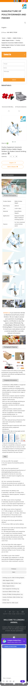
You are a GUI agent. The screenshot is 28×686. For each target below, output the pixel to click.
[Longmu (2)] (24, 6)
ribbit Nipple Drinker (8, 580)
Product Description (8, 175)
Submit (14, 79)
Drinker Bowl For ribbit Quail (10, 602)
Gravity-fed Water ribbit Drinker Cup (13, 597)
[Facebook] (14, 1)
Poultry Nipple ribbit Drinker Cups (12, 583)
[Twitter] (20, 1)
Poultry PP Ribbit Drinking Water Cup (13, 594)
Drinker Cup (6, 600)
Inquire (11, 162)
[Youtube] (22, 1)
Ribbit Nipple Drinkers (8, 586)
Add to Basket (11, 167)
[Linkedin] (17, 1)
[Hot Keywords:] (25, 22)
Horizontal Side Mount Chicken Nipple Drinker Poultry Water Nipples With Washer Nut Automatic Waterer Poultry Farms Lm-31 (8, 107)
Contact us (6, 313)
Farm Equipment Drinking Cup (11, 588)
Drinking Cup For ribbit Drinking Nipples (13, 577)
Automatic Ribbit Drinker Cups (11, 591)
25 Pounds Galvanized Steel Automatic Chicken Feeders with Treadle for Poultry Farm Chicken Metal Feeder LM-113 (21, 107)
